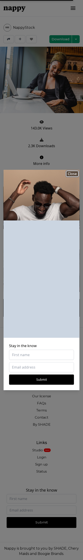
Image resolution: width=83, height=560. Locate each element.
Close (72, 173)
